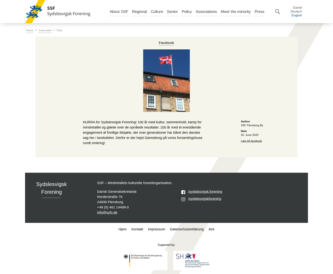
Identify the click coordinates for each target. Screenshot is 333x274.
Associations (206, 11)
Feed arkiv (45, 30)
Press (259, 11)
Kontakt (137, 229)
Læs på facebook (251, 141)
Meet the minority (236, 11)
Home (29, 30)
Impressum (156, 229)
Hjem (123, 229)
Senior (172, 11)
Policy (187, 11)
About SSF (119, 11)
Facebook (166, 43)
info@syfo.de (107, 212)
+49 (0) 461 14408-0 (113, 207)
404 (211, 229)
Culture (157, 11)
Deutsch (296, 11)
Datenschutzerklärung (187, 229)
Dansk (297, 7)
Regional (139, 11)
